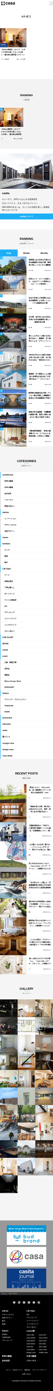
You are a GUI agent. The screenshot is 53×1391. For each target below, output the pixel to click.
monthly (44, 253)
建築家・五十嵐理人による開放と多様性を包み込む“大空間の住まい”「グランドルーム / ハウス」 (40, 376)
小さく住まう (9, 631)
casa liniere (30, 1341)
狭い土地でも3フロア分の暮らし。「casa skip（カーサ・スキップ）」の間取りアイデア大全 (40, 961)
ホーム (8, 1370)
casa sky (29, 1347)
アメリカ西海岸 (10, 600)
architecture (7, 475)
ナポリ (27, 16)
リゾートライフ (10, 618)
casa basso (30, 1344)
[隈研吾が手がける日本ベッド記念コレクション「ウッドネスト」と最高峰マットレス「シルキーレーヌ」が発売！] (13, 926)
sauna (5, 537)
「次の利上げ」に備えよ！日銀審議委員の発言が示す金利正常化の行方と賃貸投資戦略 (40, 885)
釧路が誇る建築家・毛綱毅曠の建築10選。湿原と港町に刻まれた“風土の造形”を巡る (40, 414)
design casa (7, 749)
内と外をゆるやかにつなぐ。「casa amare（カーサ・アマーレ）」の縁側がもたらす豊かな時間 (40, 866)
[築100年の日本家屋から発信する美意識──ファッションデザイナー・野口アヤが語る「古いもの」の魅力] (13, 907)
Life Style (6, 569)
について (26, 216)
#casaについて (17, 1370)
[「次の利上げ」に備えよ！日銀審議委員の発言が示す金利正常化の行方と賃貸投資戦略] (13, 888)
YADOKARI (8, 706)
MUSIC (5, 644)
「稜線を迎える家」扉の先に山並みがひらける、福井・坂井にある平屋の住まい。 (40, 809)
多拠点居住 (8, 581)
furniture (6, 544)
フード (6, 575)
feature (5, 693)
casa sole (42, 1335)
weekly (26, 253)
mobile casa (43, 1352)
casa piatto (30, 1349)
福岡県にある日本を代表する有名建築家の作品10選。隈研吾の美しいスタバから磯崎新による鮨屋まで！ (40, 262)
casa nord (42, 1341)
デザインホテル (10, 525)
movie (5, 650)
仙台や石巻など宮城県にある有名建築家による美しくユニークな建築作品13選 (40, 300)
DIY (5, 606)
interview (6, 724)
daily (9, 253)
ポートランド (9, 594)
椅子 (6, 562)
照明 (6, 556)
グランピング (9, 612)
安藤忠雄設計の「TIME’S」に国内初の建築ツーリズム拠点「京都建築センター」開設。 (40, 828)
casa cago (43, 1347)
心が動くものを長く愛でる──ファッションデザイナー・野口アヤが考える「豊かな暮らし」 (40, 847)
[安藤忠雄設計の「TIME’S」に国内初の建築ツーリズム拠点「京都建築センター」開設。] (13, 831)
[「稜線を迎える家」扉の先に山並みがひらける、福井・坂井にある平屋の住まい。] (13, 812)
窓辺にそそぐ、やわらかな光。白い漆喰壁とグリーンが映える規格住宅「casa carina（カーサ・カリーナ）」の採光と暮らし (40, 790)
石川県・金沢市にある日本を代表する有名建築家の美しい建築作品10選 (40, 319)
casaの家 (30, 1331)
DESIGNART (9, 687)
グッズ (6, 550)
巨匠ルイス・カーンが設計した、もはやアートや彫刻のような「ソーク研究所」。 (40, 281)
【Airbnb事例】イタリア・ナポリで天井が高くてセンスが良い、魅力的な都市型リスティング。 (13, 52)
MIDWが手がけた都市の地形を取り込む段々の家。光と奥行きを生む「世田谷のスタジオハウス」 (40, 357)
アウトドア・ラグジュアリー (15, 699)
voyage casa (8, 743)
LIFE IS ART (7, 637)
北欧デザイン (9, 531)
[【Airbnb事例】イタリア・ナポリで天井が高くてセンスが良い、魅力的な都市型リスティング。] (13, 37)
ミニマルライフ (10, 625)
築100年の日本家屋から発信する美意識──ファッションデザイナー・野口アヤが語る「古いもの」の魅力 (40, 904)
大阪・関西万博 (10, 662)
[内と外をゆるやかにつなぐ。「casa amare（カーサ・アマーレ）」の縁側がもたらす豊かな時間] (13, 869)
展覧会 (6, 675)
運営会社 (27, 1370)
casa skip (42, 1344)
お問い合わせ (26, 1374)
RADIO (7, 712)
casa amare (30, 1338)
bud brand (7, 718)
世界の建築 (8, 481)
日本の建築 (8, 487)
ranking (26, 97)
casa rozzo (43, 1349)
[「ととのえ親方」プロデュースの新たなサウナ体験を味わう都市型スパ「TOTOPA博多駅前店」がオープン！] (13, 945)
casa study (7, 756)
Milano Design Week (12, 681)
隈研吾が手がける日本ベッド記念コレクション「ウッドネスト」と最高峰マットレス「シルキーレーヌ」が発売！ (40, 923)
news (4, 730)
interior (5, 512)
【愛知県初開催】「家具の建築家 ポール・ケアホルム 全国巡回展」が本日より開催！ (40, 433)
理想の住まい (9, 506)
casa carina (43, 1338)
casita (3, 44)
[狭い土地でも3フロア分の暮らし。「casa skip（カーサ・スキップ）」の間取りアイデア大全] (13, 964)
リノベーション (10, 519)
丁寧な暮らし (9, 587)
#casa (26, 1381)
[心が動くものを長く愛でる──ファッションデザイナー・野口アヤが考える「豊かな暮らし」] (13, 850)
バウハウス (8, 500)
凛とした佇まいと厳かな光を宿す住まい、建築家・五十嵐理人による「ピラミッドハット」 (40, 338)
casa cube (30, 1335)
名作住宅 (7, 493)
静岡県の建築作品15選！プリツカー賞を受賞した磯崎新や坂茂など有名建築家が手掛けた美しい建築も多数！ (40, 395)
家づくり (6, 737)
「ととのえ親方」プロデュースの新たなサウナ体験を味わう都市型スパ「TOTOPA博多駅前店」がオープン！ (40, 942)
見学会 (6, 669)
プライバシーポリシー (39, 1370)
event (5, 656)
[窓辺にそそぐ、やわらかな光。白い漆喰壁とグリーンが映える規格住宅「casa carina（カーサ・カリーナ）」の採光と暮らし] (13, 793)
